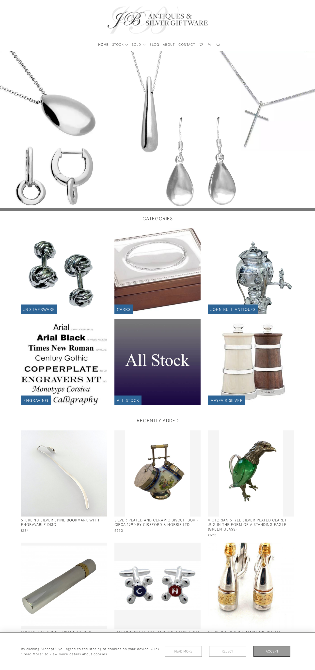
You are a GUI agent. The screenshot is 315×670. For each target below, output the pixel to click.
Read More (183, 651)
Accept (272, 651)
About (169, 44)
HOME (103, 44)
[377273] (279, 546)
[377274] (186, 546)
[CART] (201, 44)
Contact (186, 44)
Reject (228, 651)
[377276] (92, 434)
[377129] (92, 546)
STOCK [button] (118, 44)
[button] (209, 44)
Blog (154, 44)
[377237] (279, 434)
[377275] (186, 434)
